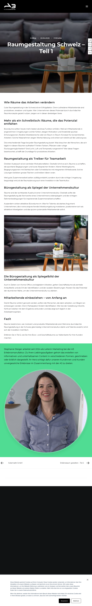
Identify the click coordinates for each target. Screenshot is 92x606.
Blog (34, 38)
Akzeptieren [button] (64, 601)
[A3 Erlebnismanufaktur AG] (10, 6)
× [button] (87, 579)
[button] (87, 6)
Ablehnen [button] (76, 601)
